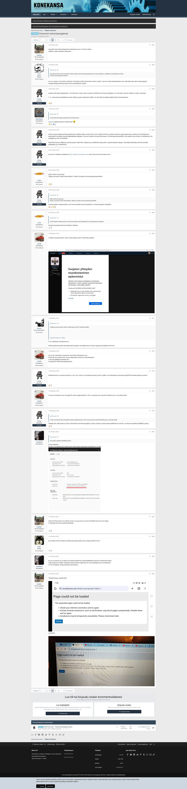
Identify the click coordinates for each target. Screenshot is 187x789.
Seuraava (69, 40)
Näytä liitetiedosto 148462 (57, 338)
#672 (153, 351)
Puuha (148, 729)
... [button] (43, 40)
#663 (153, 89)
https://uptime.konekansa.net (78, 154)
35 (55, 40)
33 (49, 40)
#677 (153, 516)
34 (52, 40)
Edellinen (36, 40)
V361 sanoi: (53, 70)
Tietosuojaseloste (143, 744)
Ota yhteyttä (121, 744)
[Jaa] (149, 45)
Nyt (44, 14)
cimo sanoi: (53, 195)
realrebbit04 (119, 767)
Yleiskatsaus (68, 750)
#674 (153, 391)
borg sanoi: (53, 114)
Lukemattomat (68, 754)
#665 (153, 130)
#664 (153, 109)
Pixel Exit (103, 775)
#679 (153, 556)
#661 (153, 45)
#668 (153, 190)
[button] (47, 14)
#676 (153, 432)
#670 (153, 233)
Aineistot (63, 14)
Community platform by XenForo (78, 775)
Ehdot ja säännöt (131, 744)
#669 (153, 212)
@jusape (51, 122)
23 (68, 729)
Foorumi (36, 14)
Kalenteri (74, 14)
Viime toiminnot (68, 757)
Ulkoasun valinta (38, 744)
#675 (153, 411)
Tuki (150, 744)
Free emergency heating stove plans (45, 21)
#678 (153, 536)
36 (58, 40)
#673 (153, 371)
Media (53, 14)
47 (64, 40)
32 (46, 40)
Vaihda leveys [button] (51, 744)
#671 (153, 318)
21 (63, 729)
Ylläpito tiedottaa (56, 729)
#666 (153, 150)
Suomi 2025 (61, 744)
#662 (153, 65)
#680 (153, 574)
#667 (153, 170)
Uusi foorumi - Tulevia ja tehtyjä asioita (58, 727)
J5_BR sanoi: (53, 323)
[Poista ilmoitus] (154, 21)
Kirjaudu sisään (125, 712)
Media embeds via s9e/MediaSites (116, 775)
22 (66, 729)
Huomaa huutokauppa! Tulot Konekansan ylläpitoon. (50, 26)
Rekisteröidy (63, 713)
